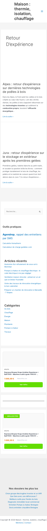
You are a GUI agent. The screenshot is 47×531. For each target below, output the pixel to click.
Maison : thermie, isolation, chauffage (24, 11)
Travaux (7, 332)
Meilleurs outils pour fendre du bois (24, 499)
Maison (7, 320)
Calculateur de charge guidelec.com (17, 247)
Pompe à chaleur (11, 328)
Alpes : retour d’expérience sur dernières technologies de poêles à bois (21, 88)
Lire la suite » (8, 116)
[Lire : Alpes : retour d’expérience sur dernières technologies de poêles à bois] (23, 68)
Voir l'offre (23, 385)
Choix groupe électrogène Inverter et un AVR (24, 493)
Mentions (19, 523)
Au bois (7, 309)
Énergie (7, 316)
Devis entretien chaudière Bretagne (23, 508)
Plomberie (8, 324)
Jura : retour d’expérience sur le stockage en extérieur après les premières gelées (23, 156)
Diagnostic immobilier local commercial (23, 502)
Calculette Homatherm (12, 243)
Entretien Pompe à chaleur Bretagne (23, 505)
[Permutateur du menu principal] (42, 11)
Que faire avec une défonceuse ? (23, 496)
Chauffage (8, 313)
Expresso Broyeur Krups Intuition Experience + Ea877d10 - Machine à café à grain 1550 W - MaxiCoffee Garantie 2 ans (21, 374)
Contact (28, 523)
